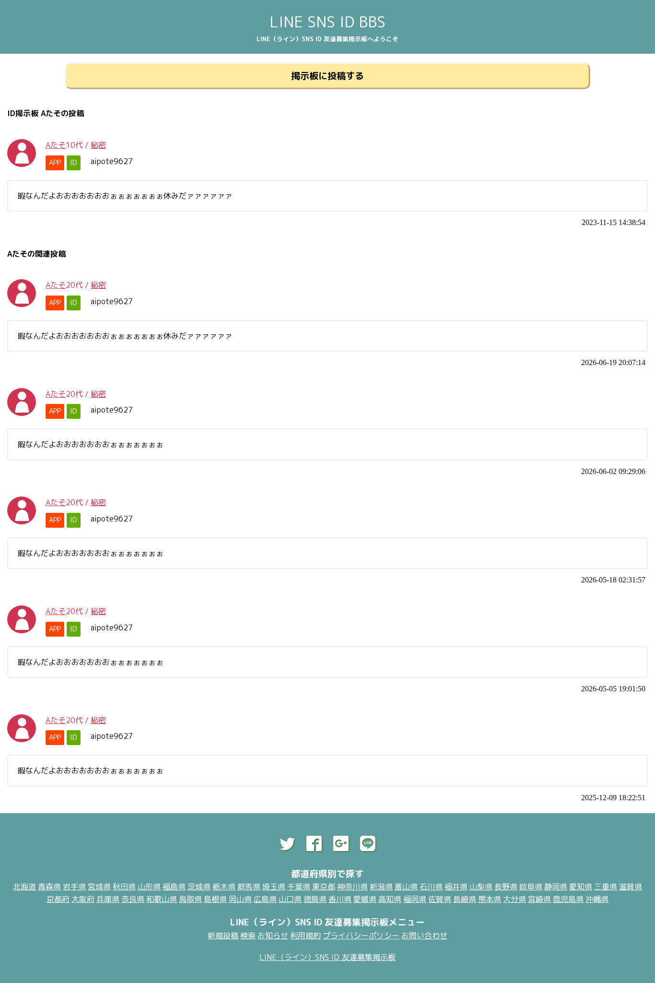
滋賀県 (630, 886)
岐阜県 (530, 886)
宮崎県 (539, 899)
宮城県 (99, 886)
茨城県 (199, 886)
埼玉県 (273, 886)
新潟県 (381, 886)
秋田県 (124, 886)
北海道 (24, 886)
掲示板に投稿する (327, 75)
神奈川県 (352, 886)
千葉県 (298, 886)
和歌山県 (161, 899)
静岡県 (555, 886)
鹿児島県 (568, 899)
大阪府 (82, 899)
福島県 (174, 886)
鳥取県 (190, 899)
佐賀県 (439, 899)
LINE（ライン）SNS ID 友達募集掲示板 (327, 957)
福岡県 (414, 899)
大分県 (514, 899)
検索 (248, 935)
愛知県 (580, 886)
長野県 (505, 886)
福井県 (456, 886)
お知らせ (272, 935)
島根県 (215, 899)
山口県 (290, 899)
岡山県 (240, 899)
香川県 (339, 899)
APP (55, 162)
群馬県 (248, 886)
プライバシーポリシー (361, 935)
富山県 (406, 886)
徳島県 (315, 899)
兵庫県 (107, 899)
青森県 (49, 886)
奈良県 (132, 899)
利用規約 (305, 935)
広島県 (265, 899)
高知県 (389, 899)
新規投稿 (223, 935)
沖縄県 (596, 899)
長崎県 (464, 899)
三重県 (605, 886)
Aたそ (56, 145)
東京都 (323, 886)
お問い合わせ (424, 935)
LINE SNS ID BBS (327, 21)
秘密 (98, 145)
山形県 (149, 886)
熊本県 (489, 899)
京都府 (58, 899)
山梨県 (480, 886)
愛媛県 (364, 899)
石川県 (431, 886)
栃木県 (223, 886)
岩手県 (74, 886)
